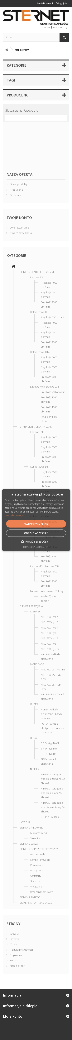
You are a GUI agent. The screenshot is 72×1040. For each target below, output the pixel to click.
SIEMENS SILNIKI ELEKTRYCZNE (37, 272)
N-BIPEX (34, 769)
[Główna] (13, 266)
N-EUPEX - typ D (49, 633)
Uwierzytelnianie (19, 227)
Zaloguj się (61, 3)
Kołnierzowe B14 (39, 352)
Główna (14, 933)
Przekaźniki (36, 865)
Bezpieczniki (37, 854)
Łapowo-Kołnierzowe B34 (44, 566)
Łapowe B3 (36, 277)
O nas (13, 944)
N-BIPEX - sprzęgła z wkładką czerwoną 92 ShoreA (53, 779)
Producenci (18, 95)
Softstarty (35, 876)
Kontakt (13, 960)
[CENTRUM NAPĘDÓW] (36, 17)
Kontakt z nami (45, 3)
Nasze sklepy (17, 965)
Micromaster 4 (38, 833)
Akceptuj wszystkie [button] (36, 523)
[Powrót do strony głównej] (6, 49)
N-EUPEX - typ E (49, 638)
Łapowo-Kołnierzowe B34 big (46, 591)
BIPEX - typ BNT (49, 754)
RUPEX (34, 704)
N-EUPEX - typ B (49, 622)
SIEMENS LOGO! (29, 843)
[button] (36, 541)
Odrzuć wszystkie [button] (36, 533)
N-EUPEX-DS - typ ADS (53, 669)
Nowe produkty (18, 184)
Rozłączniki (36, 870)
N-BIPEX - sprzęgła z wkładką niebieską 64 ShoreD (52, 807)
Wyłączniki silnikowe (41, 892)
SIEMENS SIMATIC (30, 897)
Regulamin (15, 955)
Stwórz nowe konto (20, 233)
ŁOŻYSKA (25, 822)
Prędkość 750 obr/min (53, 317)
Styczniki (35, 881)
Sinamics (35, 838)
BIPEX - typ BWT (49, 748)
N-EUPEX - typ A (49, 617)
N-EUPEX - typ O (50, 649)
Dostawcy (15, 195)
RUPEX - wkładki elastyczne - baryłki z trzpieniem (52, 728)
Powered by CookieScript (36, 546)
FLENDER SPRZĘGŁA (31, 606)
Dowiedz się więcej (15, 515)
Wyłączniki (36, 886)
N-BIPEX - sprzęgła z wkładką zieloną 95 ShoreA (52, 793)
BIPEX (33, 738)
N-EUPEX (35, 611)
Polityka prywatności (21, 949)
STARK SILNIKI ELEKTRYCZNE (36, 426)
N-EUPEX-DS (37, 664)
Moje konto (12, 1016)
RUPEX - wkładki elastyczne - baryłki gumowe (51, 714)
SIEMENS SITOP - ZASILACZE (36, 902)
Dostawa (14, 939)
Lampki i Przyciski (40, 859)
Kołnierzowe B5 (39, 312)
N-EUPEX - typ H (49, 627)
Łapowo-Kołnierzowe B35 (44, 386)
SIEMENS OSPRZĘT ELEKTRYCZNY (39, 849)
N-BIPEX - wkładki (50, 817)
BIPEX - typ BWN (50, 743)
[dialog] (36, 520)
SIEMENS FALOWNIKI (31, 827)
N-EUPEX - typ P (49, 643)
